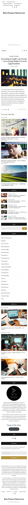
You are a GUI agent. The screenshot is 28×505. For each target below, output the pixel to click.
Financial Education (5, 258)
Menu (4, 50)
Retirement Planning (8, 5)
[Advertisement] (14, 29)
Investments (3, 281)
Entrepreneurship (5, 252)
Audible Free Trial (14, 429)
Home (3, 1)
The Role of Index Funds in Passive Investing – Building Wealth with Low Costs (13, 138)
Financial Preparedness (6, 266)
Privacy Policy (22, 491)
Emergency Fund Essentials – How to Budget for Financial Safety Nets (13, 161)
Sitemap (15, 491)
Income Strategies (5, 275)
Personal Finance (4, 287)
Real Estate (3, 290)
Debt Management (5, 246)
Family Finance (4, 255)
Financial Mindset (11, 1)
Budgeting (17, 5)
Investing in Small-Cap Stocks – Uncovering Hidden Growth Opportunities (14, 61)
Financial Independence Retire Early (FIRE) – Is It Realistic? (12, 328)
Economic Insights (5, 249)
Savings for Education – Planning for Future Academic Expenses (16, 196)
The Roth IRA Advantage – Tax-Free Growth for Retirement (17, 201)
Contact (3, 491)
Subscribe (14, 457)
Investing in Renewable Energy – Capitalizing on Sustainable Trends (13, 184)
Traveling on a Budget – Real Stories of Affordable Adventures (17, 212)
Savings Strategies (7, 3)
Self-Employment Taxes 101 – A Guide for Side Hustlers (12, 378)
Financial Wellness (5, 269)
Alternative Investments (6, 237)
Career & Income (4, 243)
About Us (9, 491)
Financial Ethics (4, 261)
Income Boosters (18, 3)
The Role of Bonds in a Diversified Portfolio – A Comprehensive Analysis (17, 218)
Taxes (2, 298)
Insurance (3, 278)
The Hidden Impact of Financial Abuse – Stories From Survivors (17, 207)
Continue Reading (22, 109)
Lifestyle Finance (4, 284)
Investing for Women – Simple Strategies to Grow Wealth (13, 353)
